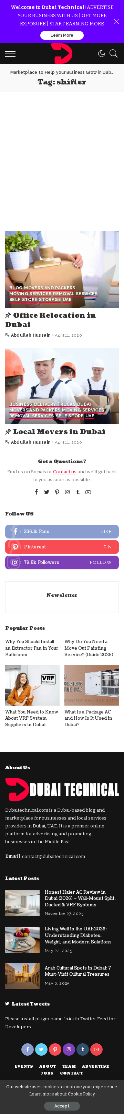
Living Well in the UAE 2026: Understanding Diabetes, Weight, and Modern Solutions (78, 935)
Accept (62, 1106)
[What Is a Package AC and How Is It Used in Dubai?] (91, 685)
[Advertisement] (62, 157)
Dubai (84, 404)
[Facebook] (36, 492)
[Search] (112, 53)
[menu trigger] (12, 53)
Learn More (62, 35)
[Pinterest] (57, 492)
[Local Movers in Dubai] (62, 386)
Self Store (23, 300)
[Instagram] (67, 492)
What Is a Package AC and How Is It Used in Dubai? (88, 718)
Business (20, 404)
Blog (15, 288)
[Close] (116, 21)
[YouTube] (88, 492)
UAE (67, 300)
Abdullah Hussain (31, 335)
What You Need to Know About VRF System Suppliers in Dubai (31, 718)
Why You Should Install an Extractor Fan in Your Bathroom (32, 648)
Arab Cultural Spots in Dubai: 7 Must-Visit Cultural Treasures (78, 971)
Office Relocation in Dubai (50, 320)
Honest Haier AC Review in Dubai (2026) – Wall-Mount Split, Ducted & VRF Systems (80, 898)
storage (50, 300)
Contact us (64, 472)
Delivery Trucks (54, 404)
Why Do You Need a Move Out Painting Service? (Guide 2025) (88, 648)
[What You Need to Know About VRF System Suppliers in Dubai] (32, 685)
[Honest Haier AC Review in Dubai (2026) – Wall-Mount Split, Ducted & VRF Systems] (22, 903)
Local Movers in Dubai (59, 432)
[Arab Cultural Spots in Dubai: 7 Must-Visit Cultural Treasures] (22, 976)
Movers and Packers (49, 288)
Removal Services (75, 294)
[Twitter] (47, 492)
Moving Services (30, 294)
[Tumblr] (78, 492)
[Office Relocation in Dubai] (62, 269)
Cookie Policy (81, 1093)
